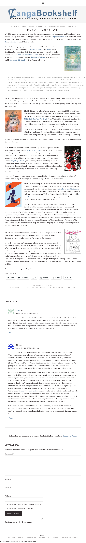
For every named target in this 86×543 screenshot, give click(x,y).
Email (8, 488)
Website (8, 496)
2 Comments (71, 26)
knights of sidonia (30, 287)
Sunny (49, 49)
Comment (9, 454)
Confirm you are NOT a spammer (19, 522)
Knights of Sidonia (36, 49)
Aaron (17, 310)
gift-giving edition (34, 150)
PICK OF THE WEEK (48, 285)
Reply (11, 333)
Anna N (62, 26)
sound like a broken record (27, 55)
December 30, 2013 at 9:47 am (27, 313)
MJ (26, 26)
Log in (43, 535)
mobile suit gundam (44, 287)
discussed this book (17, 60)
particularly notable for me (67, 189)
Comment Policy (70, 436)
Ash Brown (53, 26)
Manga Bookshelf (43, 14)
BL (6, 42)
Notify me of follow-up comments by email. (25, 504)
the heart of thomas (68, 287)
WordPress (52, 537)
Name (8, 479)
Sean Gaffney (32, 26)
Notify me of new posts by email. (20, 509)
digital (13, 42)
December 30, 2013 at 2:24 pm (27, 348)
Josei (21, 287)
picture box (56, 287)
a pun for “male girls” (28, 391)
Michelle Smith (43, 26)
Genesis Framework (70, 537)
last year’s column (58, 37)
